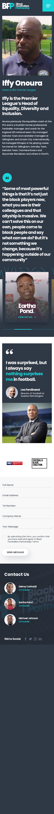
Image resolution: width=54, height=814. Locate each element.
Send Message (15, 552)
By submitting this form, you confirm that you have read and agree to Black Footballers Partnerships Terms (29, 539)
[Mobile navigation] (48, 6)
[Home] (19, 6)
